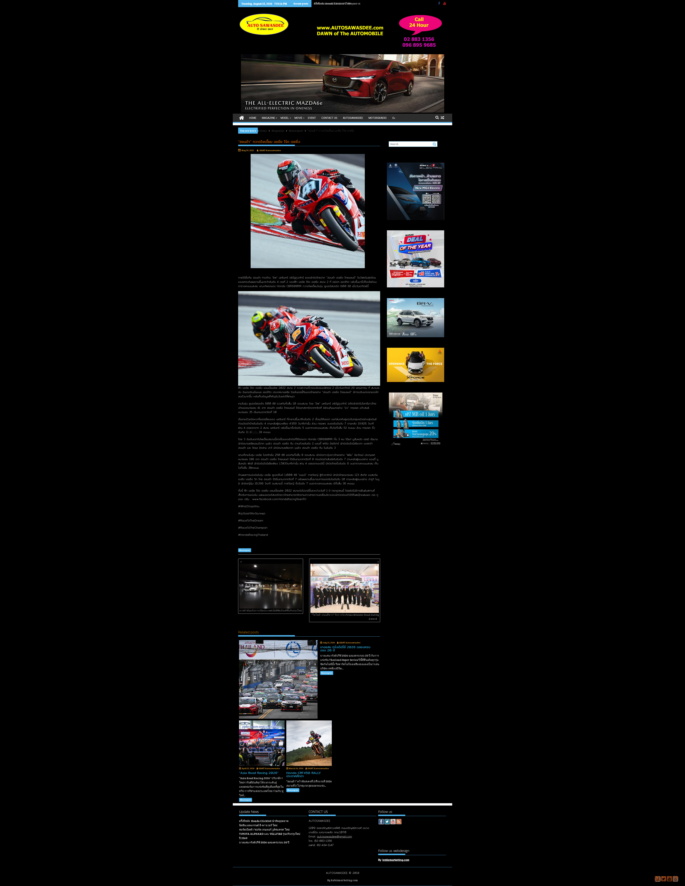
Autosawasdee (353, 118)
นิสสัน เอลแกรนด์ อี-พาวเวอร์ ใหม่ (332, 3)
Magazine (268, 118)
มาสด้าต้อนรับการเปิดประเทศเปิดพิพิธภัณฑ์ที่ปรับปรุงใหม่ (270, 610)
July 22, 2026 (329, 642)
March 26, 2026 (296, 768)
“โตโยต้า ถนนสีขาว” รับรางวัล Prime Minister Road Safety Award (345, 616)
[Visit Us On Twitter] (387, 822)
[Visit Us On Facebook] (381, 822)
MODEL (285, 118)
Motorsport (244, 550)
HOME (252, 118)
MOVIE (298, 118)
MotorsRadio (378, 118)
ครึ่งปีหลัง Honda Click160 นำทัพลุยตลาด (264, 821)
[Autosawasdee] (342, 111)
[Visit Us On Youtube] (393, 822)
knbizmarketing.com (395, 860)
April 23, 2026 (248, 768)
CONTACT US (329, 118)
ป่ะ (393, 118)
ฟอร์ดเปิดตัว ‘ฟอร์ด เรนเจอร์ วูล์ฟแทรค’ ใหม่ (264, 829)
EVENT (312, 118)
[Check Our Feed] (399, 822)
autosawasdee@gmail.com (334, 836)
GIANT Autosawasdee (270, 150)
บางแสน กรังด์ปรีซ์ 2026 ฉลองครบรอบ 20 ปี (264, 842)
